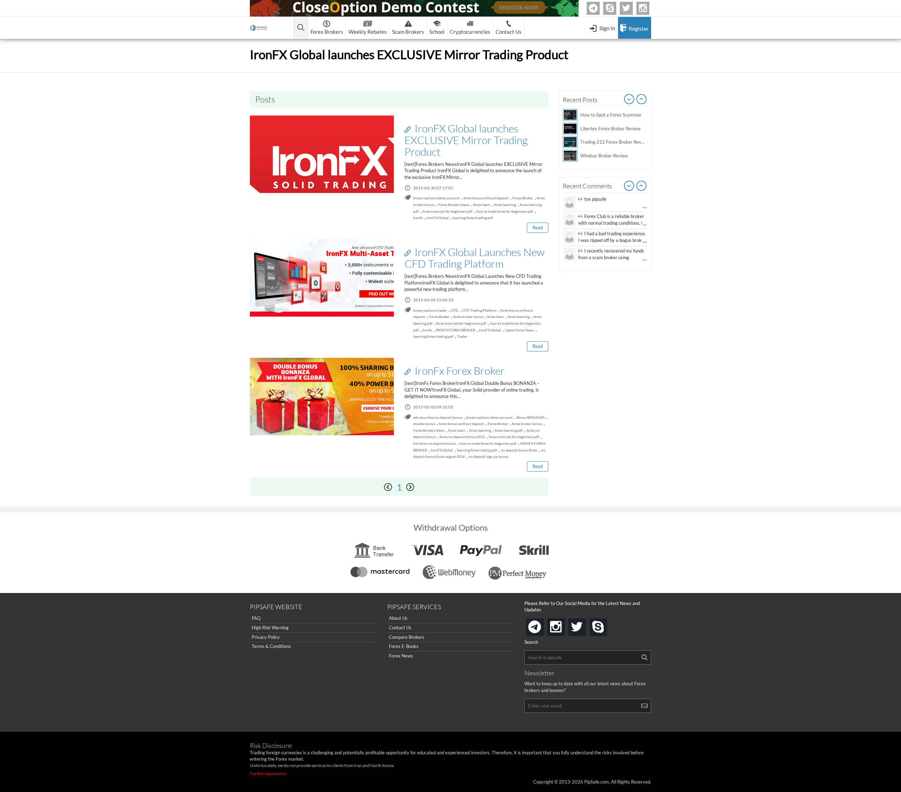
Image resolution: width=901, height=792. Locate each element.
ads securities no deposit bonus (437, 417)
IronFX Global (438, 218)
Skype (615, 8)
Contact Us (400, 627)
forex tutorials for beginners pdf (447, 211)
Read (538, 227)
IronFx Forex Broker (458, 370)
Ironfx (418, 218)
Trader (462, 336)
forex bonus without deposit (486, 198)
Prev (629, 99)
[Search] (644, 657)
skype (605, 624)
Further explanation (268, 773)
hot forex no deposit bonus (434, 443)
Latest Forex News (519, 330)
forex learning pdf (509, 430)
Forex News (401, 656)
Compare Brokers (406, 637)
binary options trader (430, 310)
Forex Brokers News (454, 204)
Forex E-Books (403, 646)
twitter (632, 8)
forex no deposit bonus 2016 (462, 437)
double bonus (424, 424)
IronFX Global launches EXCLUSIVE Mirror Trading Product (466, 140)
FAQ (256, 618)
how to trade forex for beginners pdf (504, 211)
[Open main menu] (301, 28)
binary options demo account (436, 198)
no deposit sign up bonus (488, 456)
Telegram (599, 10)
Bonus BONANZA (531, 417)
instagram (563, 624)
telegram (542, 626)
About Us (398, 618)
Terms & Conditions (271, 646)
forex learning (505, 204)
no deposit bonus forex (519, 450)
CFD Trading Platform (479, 310)
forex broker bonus (468, 316)
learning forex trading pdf (473, 218)
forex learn (481, 204)
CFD (454, 310)
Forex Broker (522, 198)
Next (641, 99)
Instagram (648, 8)
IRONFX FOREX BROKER (455, 330)
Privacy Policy (266, 637)
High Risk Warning (270, 627)
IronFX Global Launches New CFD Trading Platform (474, 257)
